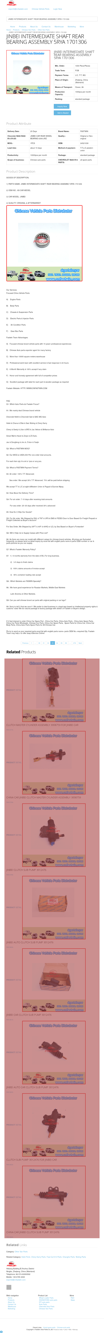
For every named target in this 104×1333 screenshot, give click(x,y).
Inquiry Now (62, 106)
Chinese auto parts (63, 1327)
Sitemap (75, 1329)
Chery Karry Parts (38, 1257)
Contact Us (46, 26)
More (82, 26)
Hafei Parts (25, 1257)
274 (74, 643)
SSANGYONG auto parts (48, 1300)
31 (44, 643)
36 (66, 643)
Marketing (72, 26)
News (73, 1300)
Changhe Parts (69, 1257)
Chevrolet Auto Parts (46, 1306)
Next (80, 643)
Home (12, 26)
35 (61, 643)
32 (48, 643)
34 (57, 643)
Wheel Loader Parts (46, 1298)
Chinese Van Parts (29, 30)
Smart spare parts (49, 1327)
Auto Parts (43, 1304)
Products (22, 26)
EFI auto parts (44, 1302)
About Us (34, 26)
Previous (25, 643)
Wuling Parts (81, 1257)
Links (65, 1329)
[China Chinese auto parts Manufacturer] (11, 3)
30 (39, 643)
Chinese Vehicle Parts (40, 9)
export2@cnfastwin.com (18, 9)
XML (70, 1329)
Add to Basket (63, 113)
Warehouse (59, 26)
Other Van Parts (44, 30)
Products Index (58, 1329)
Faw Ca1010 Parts (54, 1257)
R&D (72, 1298)
